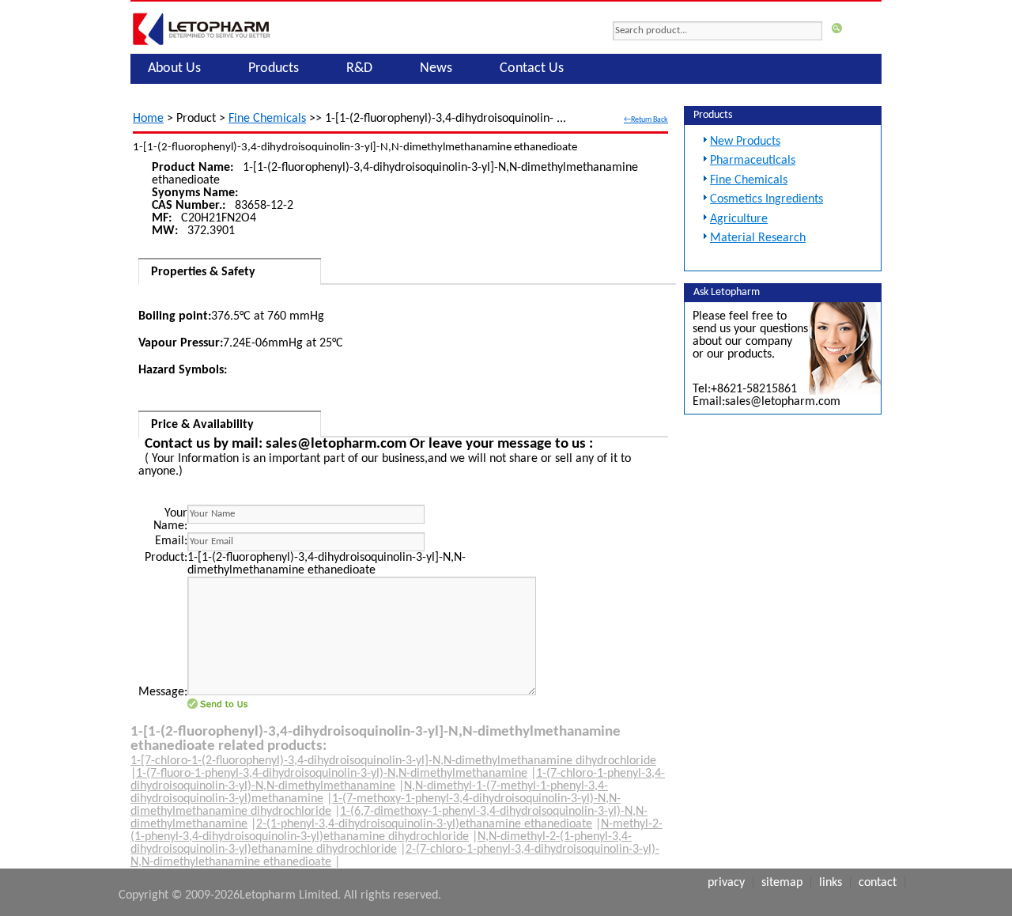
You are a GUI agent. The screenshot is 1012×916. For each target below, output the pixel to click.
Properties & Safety (203, 272)
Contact (878, 882)
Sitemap (781, 882)
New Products (745, 141)
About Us (174, 68)
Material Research (758, 238)
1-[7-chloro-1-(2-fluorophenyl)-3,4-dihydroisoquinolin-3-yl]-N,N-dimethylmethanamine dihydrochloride (393, 761)
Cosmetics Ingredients (766, 199)
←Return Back (646, 119)
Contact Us (532, 68)
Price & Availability (202, 424)
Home (148, 118)
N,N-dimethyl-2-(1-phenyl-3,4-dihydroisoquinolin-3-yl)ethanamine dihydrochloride (381, 843)
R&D (359, 68)
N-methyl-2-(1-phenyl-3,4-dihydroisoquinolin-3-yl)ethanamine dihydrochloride (396, 830)
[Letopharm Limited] (201, 45)
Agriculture (739, 219)
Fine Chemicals (267, 118)
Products (273, 68)
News (436, 68)
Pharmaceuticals (752, 160)
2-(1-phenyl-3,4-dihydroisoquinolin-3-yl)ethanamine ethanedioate (424, 824)
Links (830, 882)
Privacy (726, 882)
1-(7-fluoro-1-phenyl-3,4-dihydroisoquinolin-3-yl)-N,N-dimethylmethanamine (331, 773)
